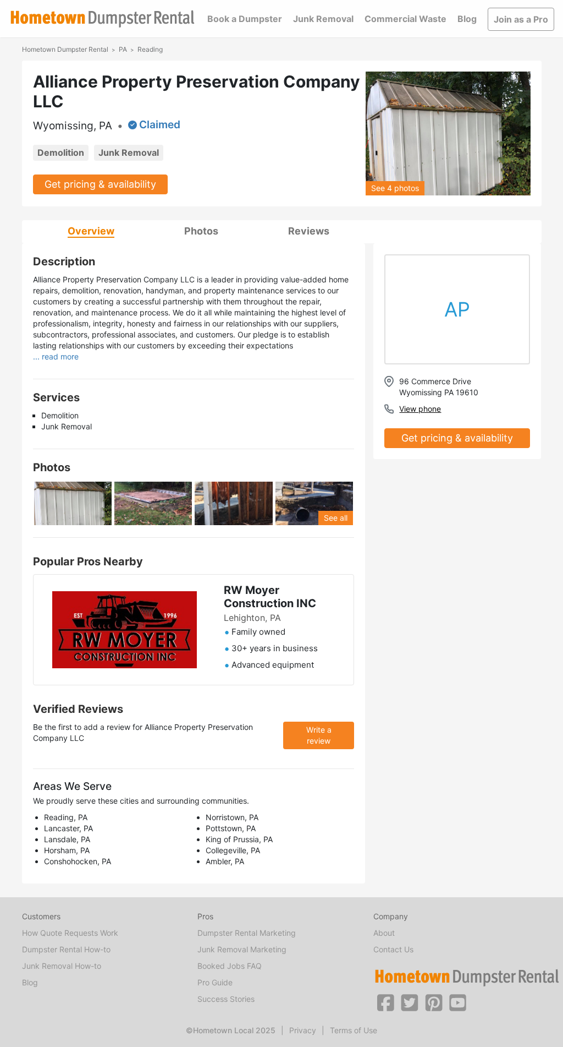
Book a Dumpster (244, 18)
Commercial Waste (405, 18)
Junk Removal (323, 18)
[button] (385, 1002)
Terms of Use (353, 1030)
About (384, 932)
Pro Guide (215, 982)
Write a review (319, 735)
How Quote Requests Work (70, 932)
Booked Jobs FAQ (229, 965)
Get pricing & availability (100, 184)
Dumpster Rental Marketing (246, 932)
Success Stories (226, 999)
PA (123, 49)
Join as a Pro (521, 19)
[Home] (102, 19)
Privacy (302, 1030)
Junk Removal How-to (61, 965)
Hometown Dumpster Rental (65, 49)
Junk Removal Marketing (241, 949)
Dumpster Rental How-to (66, 949)
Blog (467, 18)
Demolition (60, 152)
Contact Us (393, 949)
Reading (150, 49)
